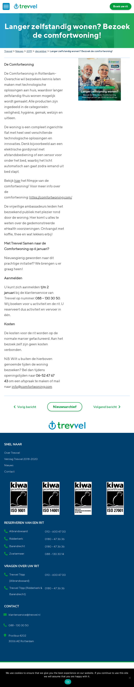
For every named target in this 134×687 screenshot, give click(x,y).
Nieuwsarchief (65, 407)
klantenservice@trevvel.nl (24, 614)
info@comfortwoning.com (32, 386)
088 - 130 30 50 (19, 625)
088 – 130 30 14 (54, 554)
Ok (67, 681)
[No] (129, 678)
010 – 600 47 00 (55, 531)
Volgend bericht (105, 407)
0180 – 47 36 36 (55, 539)
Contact (9, 471)
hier (17, 180)
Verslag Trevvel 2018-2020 (21, 459)
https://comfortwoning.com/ (50, 197)
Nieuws (8, 465)
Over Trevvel (12, 452)
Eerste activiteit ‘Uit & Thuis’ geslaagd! (25, 407)
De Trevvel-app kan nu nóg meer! (106, 407)
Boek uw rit (120, 6)
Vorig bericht (26, 407)
